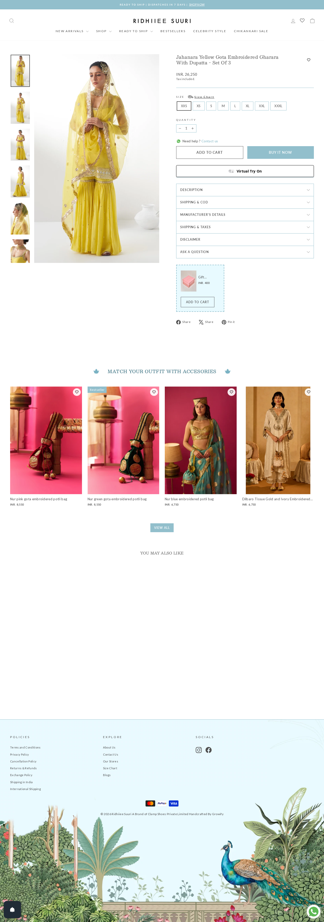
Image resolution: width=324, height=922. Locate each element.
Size (195, 96)
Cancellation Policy (23, 761)
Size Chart (110, 768)
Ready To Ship (134, 31)
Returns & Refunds (23, 768)
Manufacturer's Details (203, 215)
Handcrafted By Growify (206, 814)
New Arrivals (70, 31)
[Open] (12, 909)
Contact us (209, 141)
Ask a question (194, 252)
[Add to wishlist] (309, 60)
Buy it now (280, 152)
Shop (102, 31)
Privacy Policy (19, 754)
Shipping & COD (194, 202)
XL (248, 106)
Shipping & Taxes (195, 227)
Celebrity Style (209, 31)
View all (162, 528)
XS (199, 106)
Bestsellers (173, 31)
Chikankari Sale (251, 31)
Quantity (186, 119)
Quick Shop (46, 669)
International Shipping (25, 789)
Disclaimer (190, 239)
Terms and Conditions (25, 747)
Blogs (107, 775)
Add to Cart (197, 302)
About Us (109, 747)
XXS (184, 106)
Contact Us (110, 754)
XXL (262, 106)
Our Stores (110, 761)
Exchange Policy (21, 775)
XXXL (278, 106)
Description (191, 190)
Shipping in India (21, 782)
